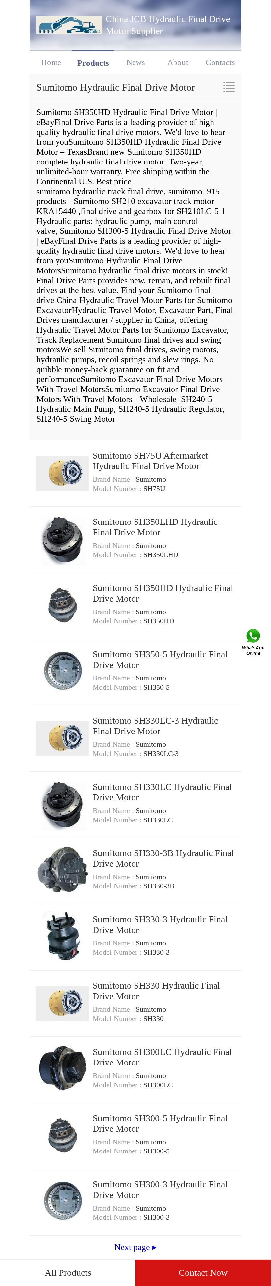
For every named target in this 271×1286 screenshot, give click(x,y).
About (177, 62)
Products (93, 62)
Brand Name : (114, 479)
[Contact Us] (253, 643)
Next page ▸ (135, 1247)
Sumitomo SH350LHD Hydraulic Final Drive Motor (155, 527)
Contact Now (203, 1273)
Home (51, 62)
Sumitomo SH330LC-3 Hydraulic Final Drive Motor (155, 725)
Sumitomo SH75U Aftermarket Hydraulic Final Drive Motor (150, 460)
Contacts (220, 62)
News (135, 62)
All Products (68, 1273)
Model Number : (118, 488)
